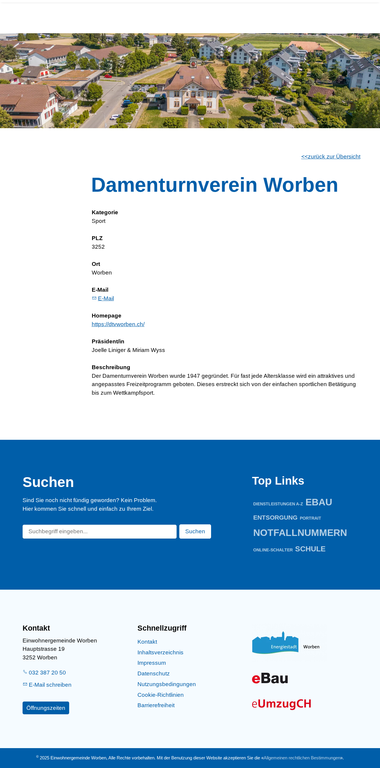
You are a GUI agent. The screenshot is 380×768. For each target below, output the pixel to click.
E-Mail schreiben (50, 685)
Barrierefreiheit (156, 705)
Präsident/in (108, 341)
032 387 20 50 (47, 672)
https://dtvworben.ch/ (118, 324)
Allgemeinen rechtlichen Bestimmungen (302, 757)
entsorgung (275, 517)
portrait (310, 518)
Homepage (106, 315)
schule (310, 549)
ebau (318, 502)
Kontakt (147, 642)
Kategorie (105, 212)
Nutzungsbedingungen (166, 684)
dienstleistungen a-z (278, 504)
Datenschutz (153, 673)
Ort (96, 264)
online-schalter (273, 550)
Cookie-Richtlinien (160, 695)
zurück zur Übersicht (334, 156)
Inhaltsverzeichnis (160, 652)
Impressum (151, 663)
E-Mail (100, 290)
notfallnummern (300, 532)
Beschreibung (111, 367)
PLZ (97, 238)
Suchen (195, 531)
